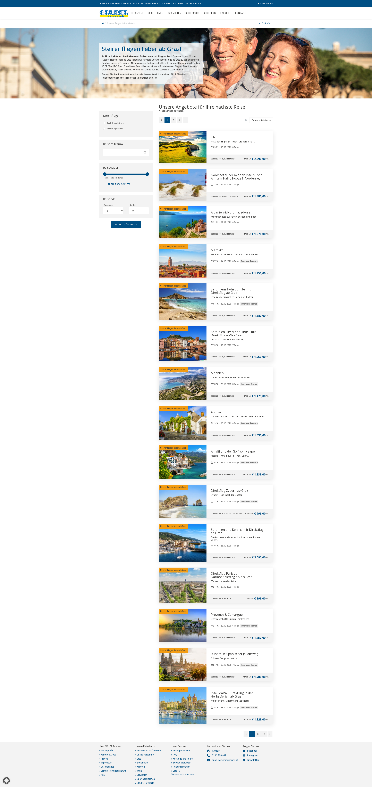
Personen (108, 205)
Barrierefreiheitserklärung (113, 770)
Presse (104, 758)
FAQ (175, 754)
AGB (103, 774)
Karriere (225, 13)
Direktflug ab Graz (115, 123)
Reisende (109, 199)
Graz (139, 758)
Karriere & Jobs (108, 754)
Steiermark (142, 762)
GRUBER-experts (145, 783)
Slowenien (142, 774)
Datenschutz (107, 766)
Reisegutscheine (181, 750)
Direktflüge (111, 116)
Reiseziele (137, 13)
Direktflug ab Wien (115, 129)
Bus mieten (174, 13)
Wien (139, 770)
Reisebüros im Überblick (149, 750)
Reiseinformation (181, 766)
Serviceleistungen (182, 762)
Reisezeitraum (113, 144)
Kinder (133, 205)
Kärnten (141, 766)
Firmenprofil (107, 750)
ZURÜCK (266, 23)
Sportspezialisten (146, 779)
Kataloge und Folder (183, 758)
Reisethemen (155, 13)
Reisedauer (110, 167)
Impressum (106, 762)
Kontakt (240, 13)
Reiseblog (210, 13)
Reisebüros (192, 13)
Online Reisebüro (145, 754)
